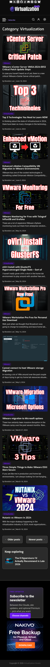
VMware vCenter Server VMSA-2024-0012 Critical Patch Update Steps (24, 68)
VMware (7, 63)
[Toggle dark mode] (45, 19)
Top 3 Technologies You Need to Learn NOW (25, 117)
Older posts (14, 539)
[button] (33, 19)
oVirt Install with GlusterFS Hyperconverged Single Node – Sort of (22, 268)
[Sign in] (38, 19)
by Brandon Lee (8, 81)
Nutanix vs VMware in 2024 (16, 517)
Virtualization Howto (32, 663)
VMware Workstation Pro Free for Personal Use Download (24, 319)
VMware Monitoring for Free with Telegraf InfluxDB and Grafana (24, 218)
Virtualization (8, 114)
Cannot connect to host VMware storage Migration (23, 369)
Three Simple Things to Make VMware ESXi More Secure (24, 468)
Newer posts (35, 539)
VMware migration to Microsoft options (22, 418)
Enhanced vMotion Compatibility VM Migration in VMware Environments (21, 167)
